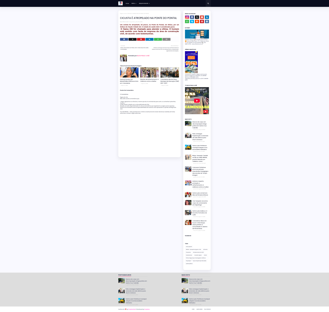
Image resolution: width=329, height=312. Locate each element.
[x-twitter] (197, 17)
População (188, 260)
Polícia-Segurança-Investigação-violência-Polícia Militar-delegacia (196, 258)
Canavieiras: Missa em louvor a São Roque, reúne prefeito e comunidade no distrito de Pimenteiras (199, 224)
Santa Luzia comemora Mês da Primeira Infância (200, 194)
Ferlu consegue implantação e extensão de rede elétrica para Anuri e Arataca (200, 136)
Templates (147, 309)
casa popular (189, 246)
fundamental (189, 255)
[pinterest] (202, 21)
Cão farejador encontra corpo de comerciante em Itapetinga (200, 203)
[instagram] (187, 17)
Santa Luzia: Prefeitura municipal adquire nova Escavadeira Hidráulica (199, 147)
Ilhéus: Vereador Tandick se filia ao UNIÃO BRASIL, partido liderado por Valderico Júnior (200, 158)
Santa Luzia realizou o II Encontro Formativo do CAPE (199, 213)
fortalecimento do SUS (198, 252)
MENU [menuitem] (133, 3)
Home (193, 309)
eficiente (205, 249)
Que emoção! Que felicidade (199, 260)
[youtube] (202, 17)
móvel (205, 255)
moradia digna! (198, 255)
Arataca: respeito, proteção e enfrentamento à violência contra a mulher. (200, 184)
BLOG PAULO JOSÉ (124, 21)
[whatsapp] (187, 21)
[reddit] (197, 21)
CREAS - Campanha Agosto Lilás (193, 249)
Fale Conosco (207, 309)
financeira (188, 252)
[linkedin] (207, 17)
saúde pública (189, 263)
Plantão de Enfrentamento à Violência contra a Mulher (149, 80)
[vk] (207, 21)
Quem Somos (199, 309)
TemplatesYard (132, 309)
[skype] (192, 21)
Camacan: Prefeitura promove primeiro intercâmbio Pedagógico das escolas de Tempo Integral (200, 171)
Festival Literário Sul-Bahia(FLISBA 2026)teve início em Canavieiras (129, 81)
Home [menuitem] (127, 3)
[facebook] (192, 17)
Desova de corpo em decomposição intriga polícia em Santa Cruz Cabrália (199, 125)
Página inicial (123, 13)
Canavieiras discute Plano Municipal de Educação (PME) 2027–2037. (169, 81)
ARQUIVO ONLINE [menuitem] (143, 3)
